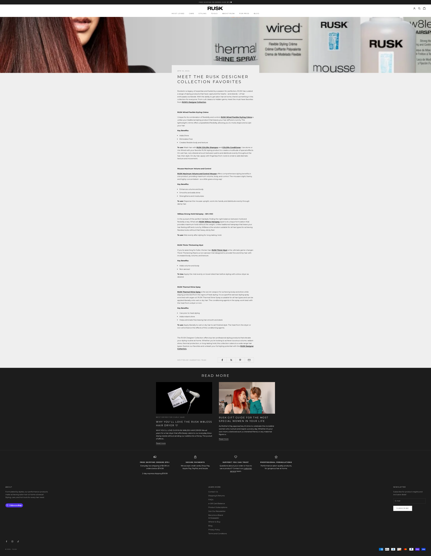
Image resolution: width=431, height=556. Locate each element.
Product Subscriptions (217, 507)
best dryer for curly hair (170, 417)
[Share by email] (249, 360)
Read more (161, 443)
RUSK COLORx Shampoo (207, 147)
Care (191, 13)
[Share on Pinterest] (240, 360)
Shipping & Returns (216, 496)
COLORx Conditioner (231, 147)
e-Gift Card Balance (216, 503)
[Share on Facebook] (222, 360)
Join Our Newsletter (216, 511)
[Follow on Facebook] (6, 541)
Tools (214, 13)
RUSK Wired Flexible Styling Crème (236, 117)
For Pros (244, 13)
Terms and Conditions (217, 533)
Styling (203, 13)
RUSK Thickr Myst (219, 250)
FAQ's (210, 500)
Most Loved (178, 13)
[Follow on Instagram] (12, 541)
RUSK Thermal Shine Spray (189, 292)
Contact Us (213, 492)
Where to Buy (214, 522)
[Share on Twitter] (231, 360)
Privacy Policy (214, 530)
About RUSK (228, 13)
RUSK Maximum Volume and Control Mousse (197, 174)
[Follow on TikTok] (18, 541)
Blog (256, 13)
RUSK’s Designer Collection (194, 102)
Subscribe (403, 508)
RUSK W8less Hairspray (209, 222)
